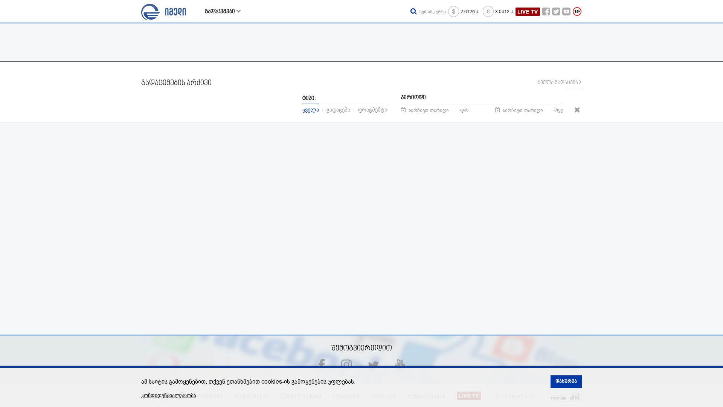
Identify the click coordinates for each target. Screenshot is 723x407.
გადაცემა (338, 109)
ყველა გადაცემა (558, 83)
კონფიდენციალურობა (168, 395)
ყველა (310, 109)
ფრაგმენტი (372, 109)
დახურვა (566, 382)
